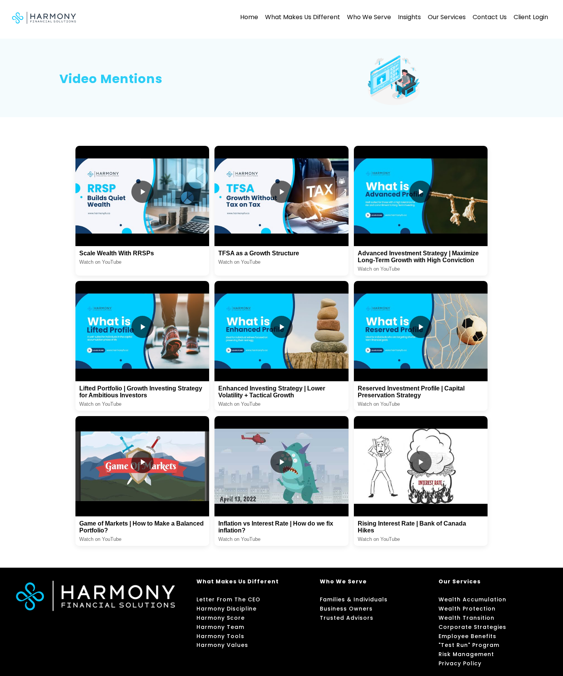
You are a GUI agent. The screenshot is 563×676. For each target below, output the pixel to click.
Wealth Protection (467, 608)
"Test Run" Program (469, 645)
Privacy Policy (460, 663)
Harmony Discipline (226, 608)
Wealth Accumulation (472, 599)
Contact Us (490, 17)
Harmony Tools (220, 636)
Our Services (447, 17)
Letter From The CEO (228, 599)
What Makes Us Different (302, 17)
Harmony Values (222, 645)
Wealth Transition (466, 618)
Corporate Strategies (472, 627)
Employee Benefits (467, 636)
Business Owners (346, 608)
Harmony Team (220, 627)
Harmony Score (220, 618)
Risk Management (466, 654)
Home (249, 17)
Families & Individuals (354, 599)
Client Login (531, 17)
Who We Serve (369, 17)
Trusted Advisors (346, 618)
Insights (409, 17)
